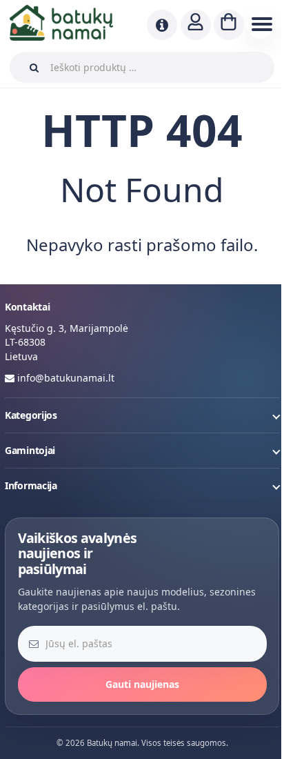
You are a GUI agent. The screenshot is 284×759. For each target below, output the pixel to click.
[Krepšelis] (229, 25)
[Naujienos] (162, 25)
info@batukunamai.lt (65, 377)
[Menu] (260, 25)
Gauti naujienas (142, 684)
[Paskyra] (196, 25)
